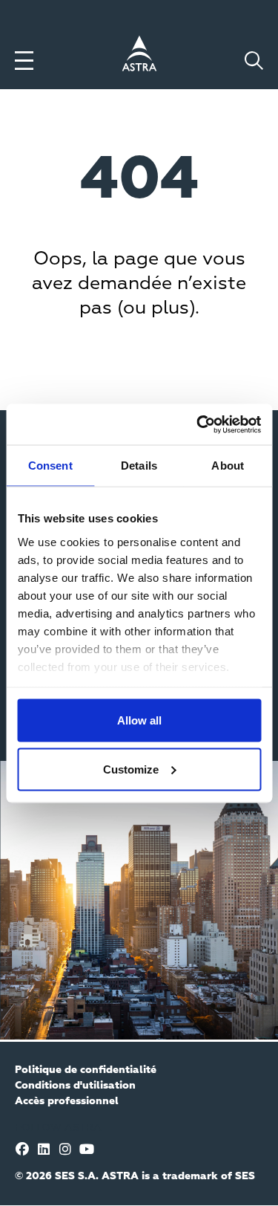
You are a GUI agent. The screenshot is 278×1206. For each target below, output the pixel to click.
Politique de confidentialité (85, 1070)
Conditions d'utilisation (75, 1085)
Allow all (139, 720)
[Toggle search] (254, 60)
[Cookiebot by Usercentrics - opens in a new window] (198, 424)
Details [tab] (139, 465)
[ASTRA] (139, 56)
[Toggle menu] (24, 60)
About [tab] (227, 465)
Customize (131, 768)
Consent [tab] (50, 465)
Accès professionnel (67, 1101)
